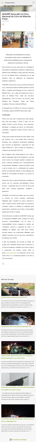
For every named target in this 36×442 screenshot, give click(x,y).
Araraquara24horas (10, 3)
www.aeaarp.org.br (11, 253)
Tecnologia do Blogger (19, 439)
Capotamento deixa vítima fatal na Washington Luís (16, 326)
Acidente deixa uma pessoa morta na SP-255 (14, 297)
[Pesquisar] (34, 3)
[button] (3, 24)
